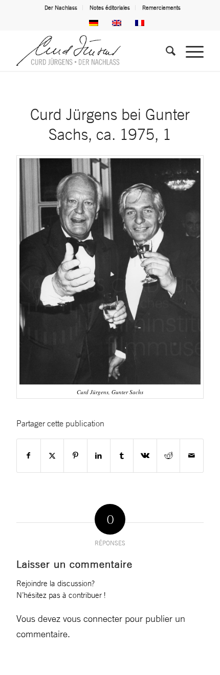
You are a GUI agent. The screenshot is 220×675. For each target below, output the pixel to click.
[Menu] (189, 50)
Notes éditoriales (110, 7)
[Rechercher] (165, 50)
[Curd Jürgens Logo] (91, 50)
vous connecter (92, 618)
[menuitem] (61, 7)
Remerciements (161, 7)
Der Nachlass (61, 7)
